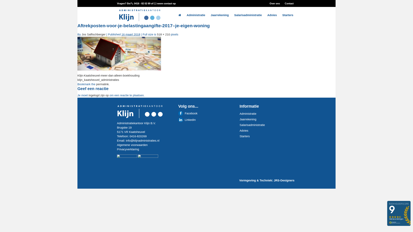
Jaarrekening (220, 15)
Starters (287, 15)
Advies (272, 15)
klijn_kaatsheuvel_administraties (98, 80)
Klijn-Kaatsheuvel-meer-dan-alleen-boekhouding (108, 75)
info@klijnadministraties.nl (142, 140)
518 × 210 (163, 34)
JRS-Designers (284, 180)
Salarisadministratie (248, 15)
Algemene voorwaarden (132, 145)
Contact (289, 3)
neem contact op (166, 3)
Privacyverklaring (128, 149)
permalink (102, 84)
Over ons (275, 3)
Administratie (196, 15)
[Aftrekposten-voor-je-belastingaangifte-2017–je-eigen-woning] (119, 53)
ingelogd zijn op (99, 95)
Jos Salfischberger (94, 34)
